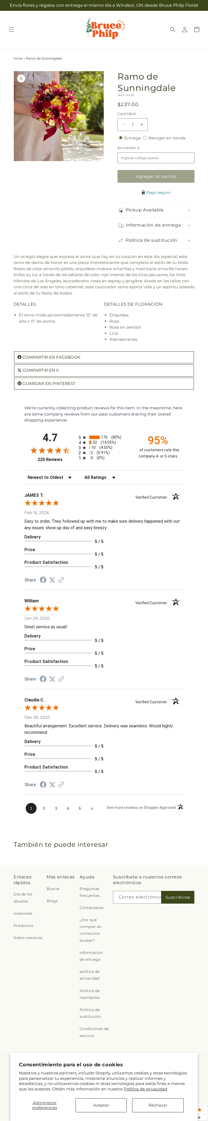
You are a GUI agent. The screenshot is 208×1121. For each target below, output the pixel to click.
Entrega (133, 137)
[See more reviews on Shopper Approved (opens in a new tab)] (61, 580)
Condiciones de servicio (94, 1032)
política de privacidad (89, 975)
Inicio (18, 58)
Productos (23, 925)
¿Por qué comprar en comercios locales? (91, 930)
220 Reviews (57, 459)
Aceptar (101, 1105)
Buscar (53, 888)
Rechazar (157, 1105)
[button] (11, 29)
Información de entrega (91, 956)
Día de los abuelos (23, 897)
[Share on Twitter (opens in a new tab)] (52, 580)
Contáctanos (92, 907)
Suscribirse (177, 897)
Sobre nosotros (28, 937)
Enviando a (138, 148)
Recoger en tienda (167, 137)
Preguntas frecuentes (90, 892)
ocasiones (23, 913)
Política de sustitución (90, 1013)
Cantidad (126, 113)
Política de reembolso (90, 994)
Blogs (52, 900)
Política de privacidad (145, 1088)
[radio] (104, 437)
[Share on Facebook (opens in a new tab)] (43, 580)
